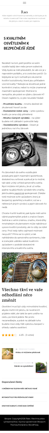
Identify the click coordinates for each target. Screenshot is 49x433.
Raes (24, 11)
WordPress (33, 425)
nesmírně (19, 193)
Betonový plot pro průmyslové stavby (17, 397)
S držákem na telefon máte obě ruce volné (19, 389)
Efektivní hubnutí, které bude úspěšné (18, 406)
